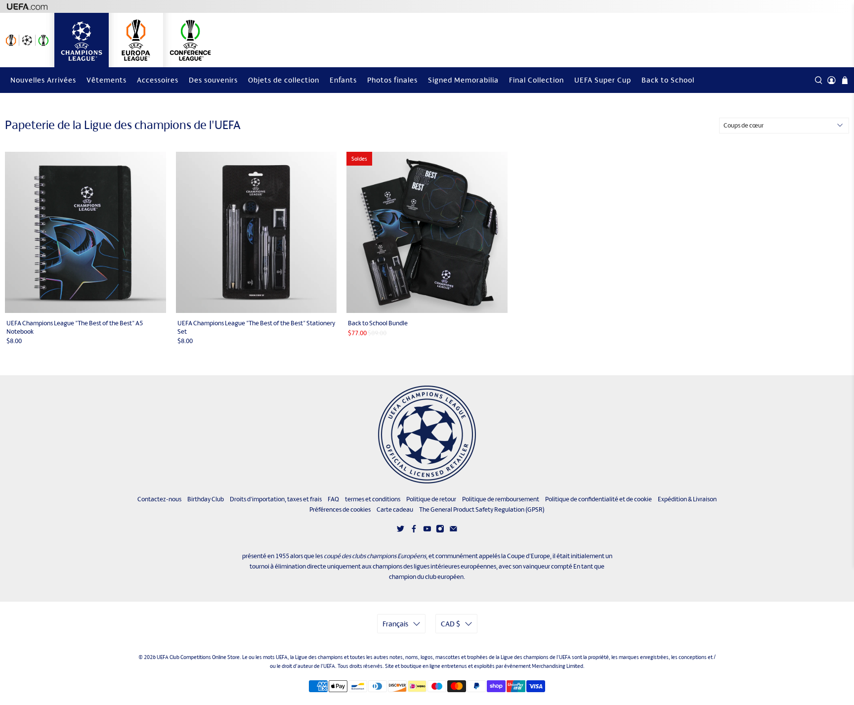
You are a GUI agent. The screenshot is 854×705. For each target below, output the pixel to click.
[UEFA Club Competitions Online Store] (427, 434)
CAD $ (450, 623)
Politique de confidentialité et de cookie (598, 499)
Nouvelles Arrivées (43, 80)
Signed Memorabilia (463, 80)
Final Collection (536, 80)
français (395, 623)
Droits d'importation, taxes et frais (276, 499)
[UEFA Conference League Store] (190, 40)
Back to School (667, 80)
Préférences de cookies (340, 509)
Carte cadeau (395, 509)
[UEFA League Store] (27, 40)
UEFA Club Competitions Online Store (198, 657)
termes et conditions (372, 499)
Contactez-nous (159, 499)
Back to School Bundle (378, 323)
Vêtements (106, 80)
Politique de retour (431, 499)
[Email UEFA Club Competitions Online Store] (453, 530)
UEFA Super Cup (602, 80)
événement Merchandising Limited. (544, 666)
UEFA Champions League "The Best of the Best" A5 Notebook (74, 327)
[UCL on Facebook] (414, 530)
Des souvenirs (213, 80)
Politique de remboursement (500, 499)
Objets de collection (283, 80)
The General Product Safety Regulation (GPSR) (482, 509)
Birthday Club (205, 499)
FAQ (333, 499)
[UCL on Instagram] (440, 530)
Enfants (343, 80)
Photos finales (392, 80)
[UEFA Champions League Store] (81, 40)
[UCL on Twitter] (400, 530)
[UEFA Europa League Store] (136, 40)
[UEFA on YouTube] (427, 530)
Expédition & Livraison (687, 499)
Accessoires (157, 80)
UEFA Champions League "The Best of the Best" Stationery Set (256, 327)
